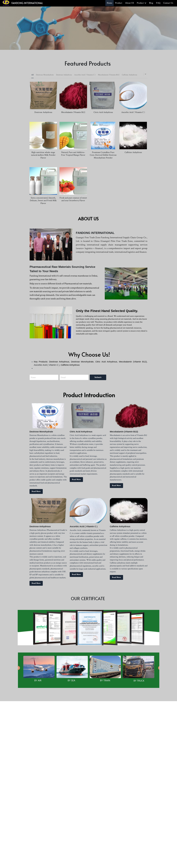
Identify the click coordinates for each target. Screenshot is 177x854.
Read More (36, 491)
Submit (98, 377)
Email (63, 377)
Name (33, 377)
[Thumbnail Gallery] (88, 627)
